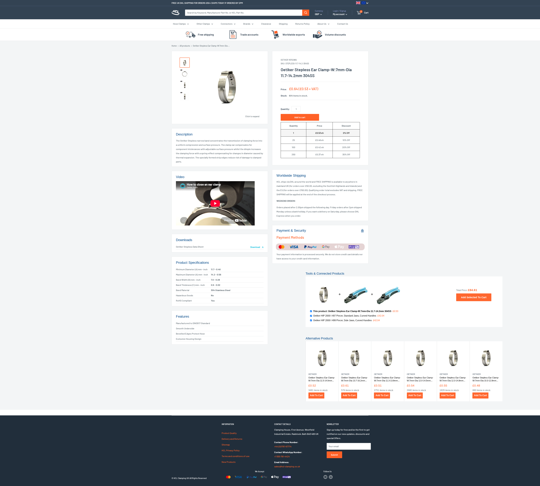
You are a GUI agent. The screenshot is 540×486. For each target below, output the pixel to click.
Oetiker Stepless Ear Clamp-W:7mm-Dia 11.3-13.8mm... (387, 379)
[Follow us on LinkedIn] (331, 477)
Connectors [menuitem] (226, 23)
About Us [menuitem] (321, 23)
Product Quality (229, 433)
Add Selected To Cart (473, 297)
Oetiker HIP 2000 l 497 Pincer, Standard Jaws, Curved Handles (344, 316)
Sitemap (226, 444)
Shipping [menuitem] (283, 23)
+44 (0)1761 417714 (283, 446)
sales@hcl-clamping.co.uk (287, 466)
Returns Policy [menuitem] (302, 23)
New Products (229, 462)
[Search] (305, 13)
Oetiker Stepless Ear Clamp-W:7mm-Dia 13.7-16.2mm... (354, 379)
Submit (334, 454)
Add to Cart (316, 395)
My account (339, 14)
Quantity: (285, 109)
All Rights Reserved (198, 478)
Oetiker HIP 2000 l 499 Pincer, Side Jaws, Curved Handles (342, 320)
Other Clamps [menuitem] (203, 23)
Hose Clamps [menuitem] (179, 23)
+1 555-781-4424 (282, 456)
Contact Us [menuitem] (342, 23)
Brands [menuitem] (246, 23)
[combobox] (243, 13)
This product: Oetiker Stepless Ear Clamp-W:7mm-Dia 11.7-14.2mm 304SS (352, 311)
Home (174, 46)
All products (185, 46)
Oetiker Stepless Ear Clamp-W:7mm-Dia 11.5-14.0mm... (321, 379)
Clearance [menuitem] (266, 23)
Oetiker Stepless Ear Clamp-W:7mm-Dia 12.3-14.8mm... (453, 379)
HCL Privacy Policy (231, 450)
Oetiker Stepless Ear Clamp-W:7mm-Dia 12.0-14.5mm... (420, 379)
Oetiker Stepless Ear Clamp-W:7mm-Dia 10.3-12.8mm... (485, 379)
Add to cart (299, 117)
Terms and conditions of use (235, 456)
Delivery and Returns (232, 438)
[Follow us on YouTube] (325, 477)
